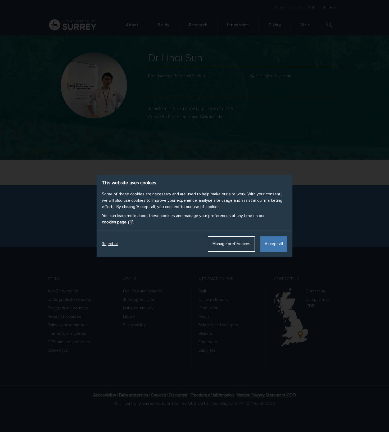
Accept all (274, 243)
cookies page (114, 222)
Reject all (110, 243)
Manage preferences (231, 243)
